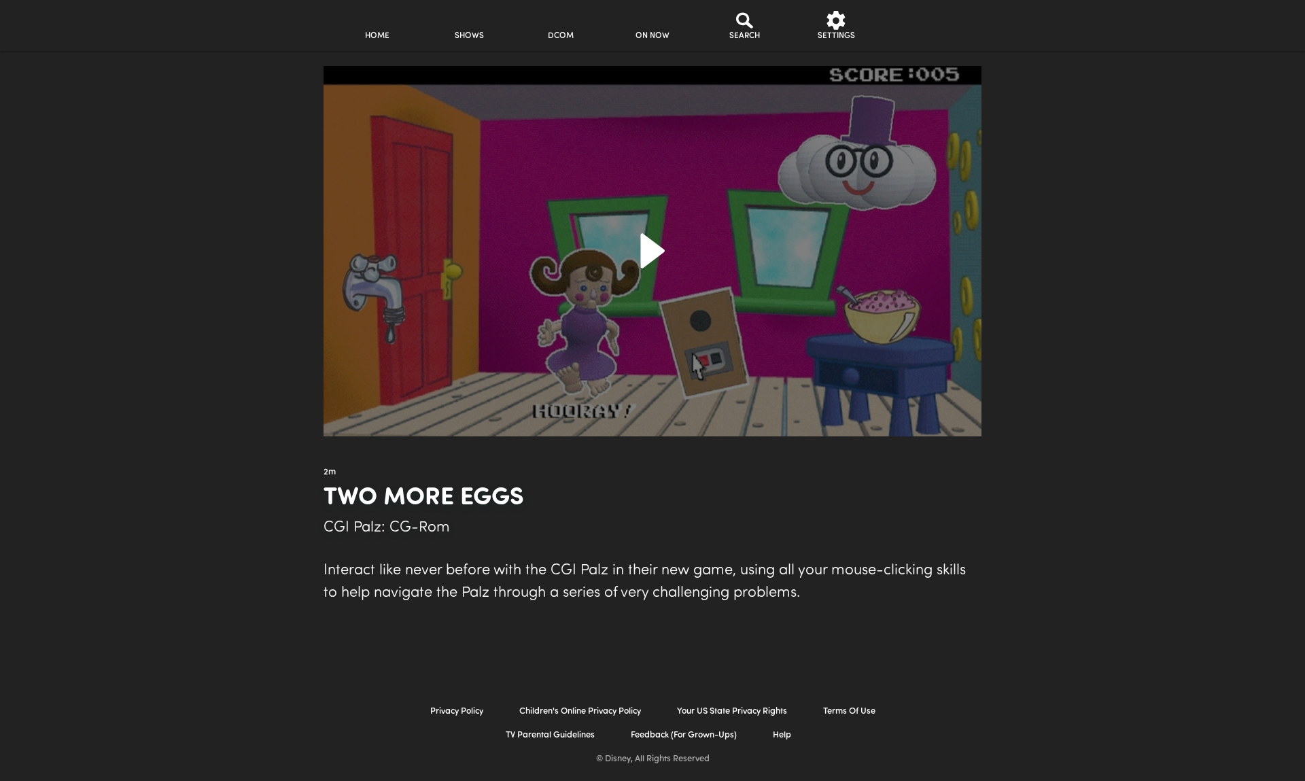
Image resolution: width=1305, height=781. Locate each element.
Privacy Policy (456, 711)
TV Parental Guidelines (550, 735)
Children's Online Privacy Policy (580, 711)
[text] (330, 472)
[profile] (928, 25)
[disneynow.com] (209, 23)
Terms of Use (849, 711)
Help (782, 735)
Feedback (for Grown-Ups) (684, 735)
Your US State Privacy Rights (732, 711)
